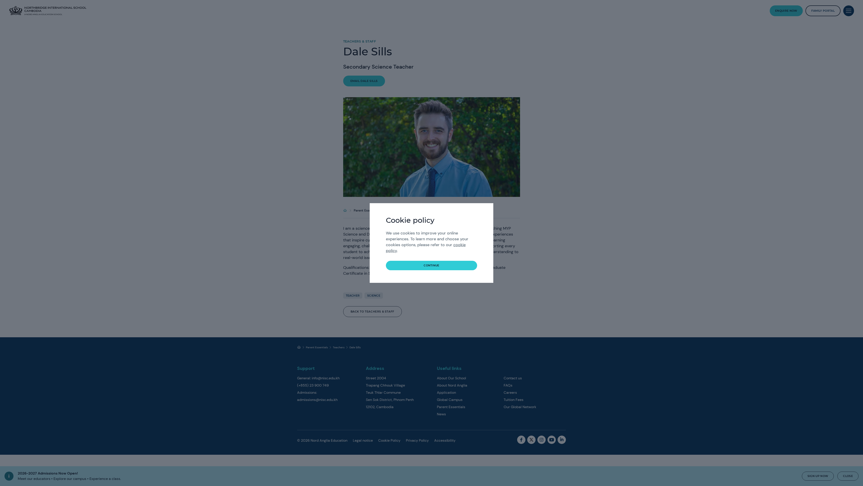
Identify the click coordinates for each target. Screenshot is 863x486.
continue (431, 265)
